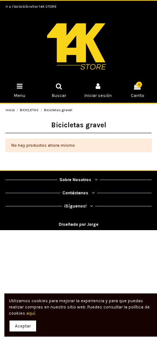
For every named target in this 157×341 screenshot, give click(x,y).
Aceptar (23, 326)
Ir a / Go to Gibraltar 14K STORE (31, 6)
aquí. (31, 313)
